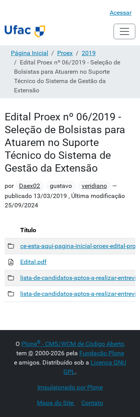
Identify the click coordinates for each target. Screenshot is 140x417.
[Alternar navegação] (124, 31)
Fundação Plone (101, 353)
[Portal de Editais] (25, 31)
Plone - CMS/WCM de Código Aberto (72, 344)
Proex (65, 53)
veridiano (94, 185)
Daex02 (29, 185)
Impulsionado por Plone (70, 387)
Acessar (120, 12)
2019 (89, 53)
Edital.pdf (33, 262)
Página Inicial (29, 53)
